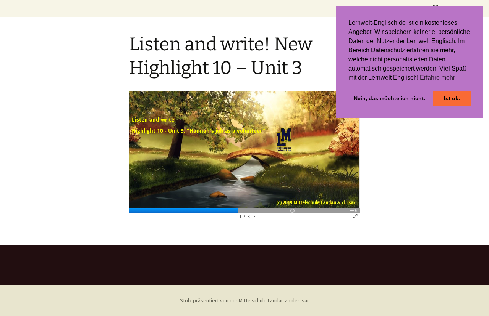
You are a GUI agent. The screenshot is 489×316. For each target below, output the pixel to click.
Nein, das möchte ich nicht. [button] (389, 98)
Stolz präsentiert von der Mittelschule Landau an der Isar (244, 300)
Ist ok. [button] (452, 98)
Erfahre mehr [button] (437, 77)
